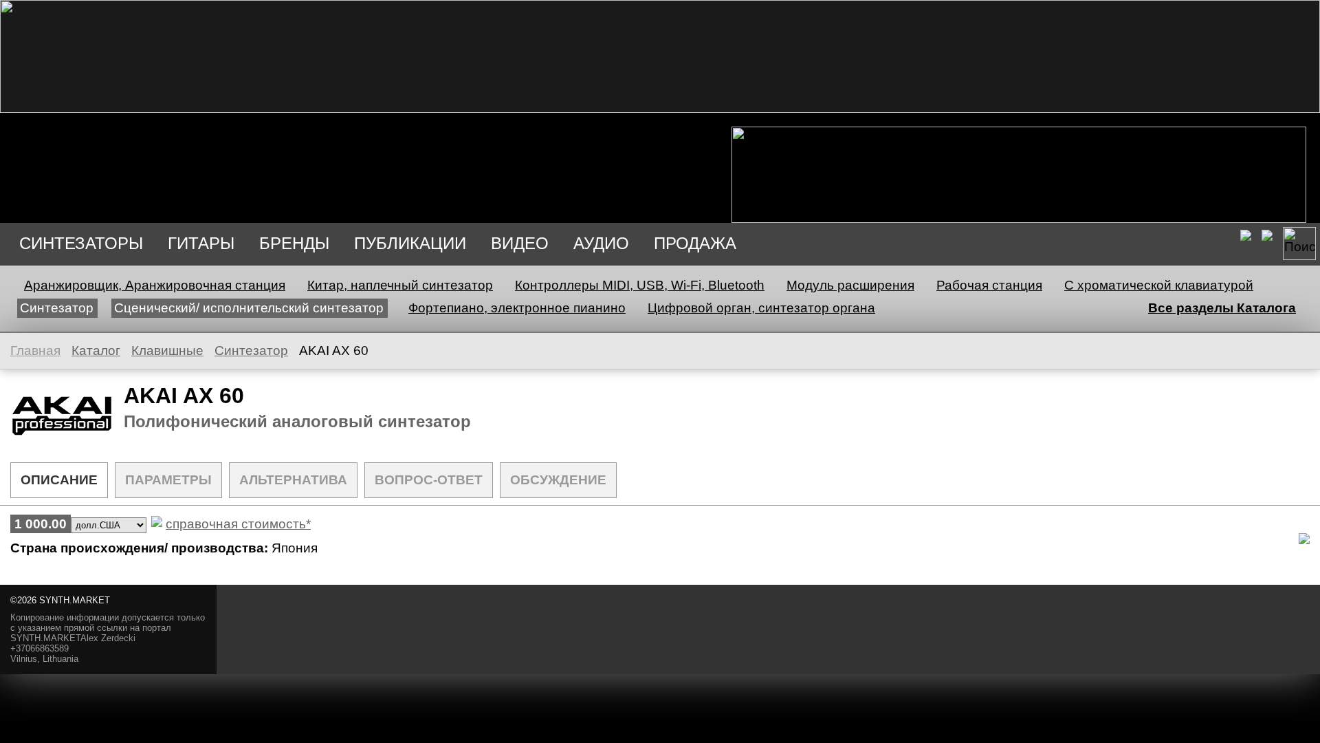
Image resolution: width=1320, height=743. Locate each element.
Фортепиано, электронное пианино (517, 308)
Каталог (96, 350)
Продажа (695, 243)
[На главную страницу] (660, 108)
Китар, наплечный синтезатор (400, 285)
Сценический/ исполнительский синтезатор (249, 308)
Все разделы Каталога (1222, 308)
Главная (35, 350)
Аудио (601, 243)
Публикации (410, 243)
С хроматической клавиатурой (1158, 285)
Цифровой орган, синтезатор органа (761, 308)
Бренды (294, 243)
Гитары (201, 243)
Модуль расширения (850, 285)
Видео (520, 243)
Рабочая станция (989, 285)
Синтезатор (57, 308)
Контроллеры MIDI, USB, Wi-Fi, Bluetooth (639, 285)
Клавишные (167, 350)
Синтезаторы (81, 243)
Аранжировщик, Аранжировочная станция (154, 285)
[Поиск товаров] (1299, 243)
